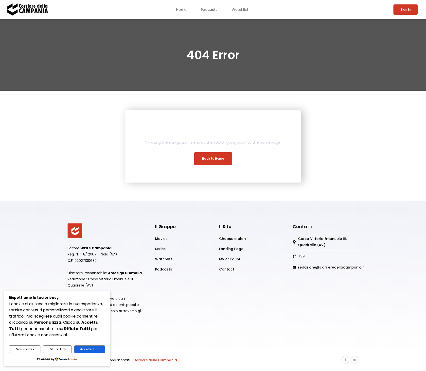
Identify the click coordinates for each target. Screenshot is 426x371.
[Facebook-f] (345, 360)
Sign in (405, 9)
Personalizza (25, 349)
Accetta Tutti (89, 349)
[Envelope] (354, 360)
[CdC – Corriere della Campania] (75, 230)
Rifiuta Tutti (57, 349)
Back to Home (213, 158)
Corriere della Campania (155, 360)
